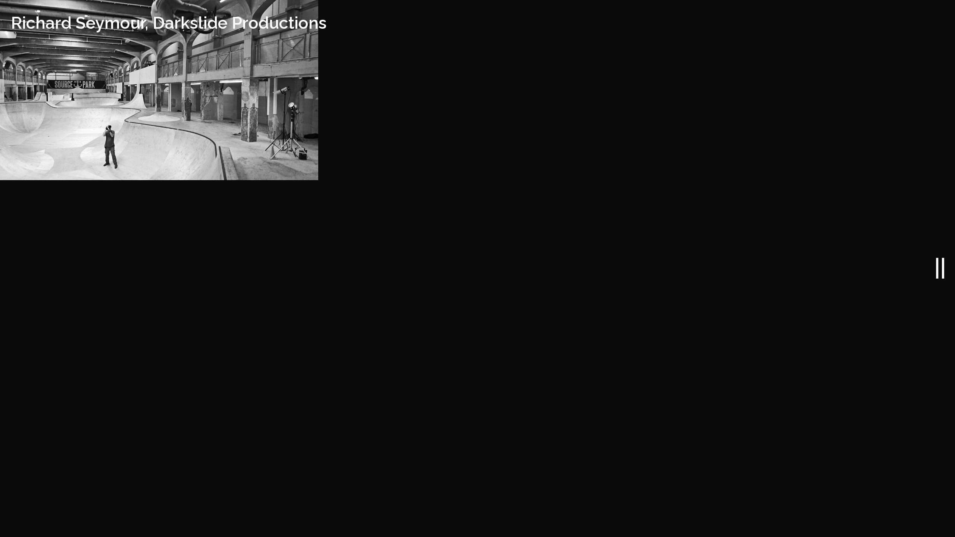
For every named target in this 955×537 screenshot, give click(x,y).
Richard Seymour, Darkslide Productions (169, 22)
